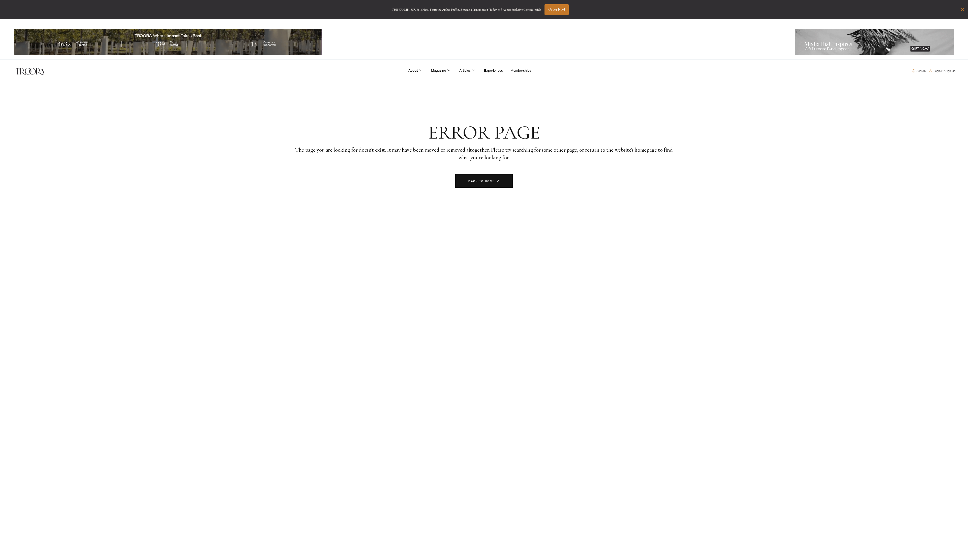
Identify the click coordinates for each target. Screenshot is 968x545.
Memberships (520, 70)
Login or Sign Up (944, 71)
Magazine (438, 70)
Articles (465, 70)
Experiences (493, 70)
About (413, 70)
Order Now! (556, 9)
